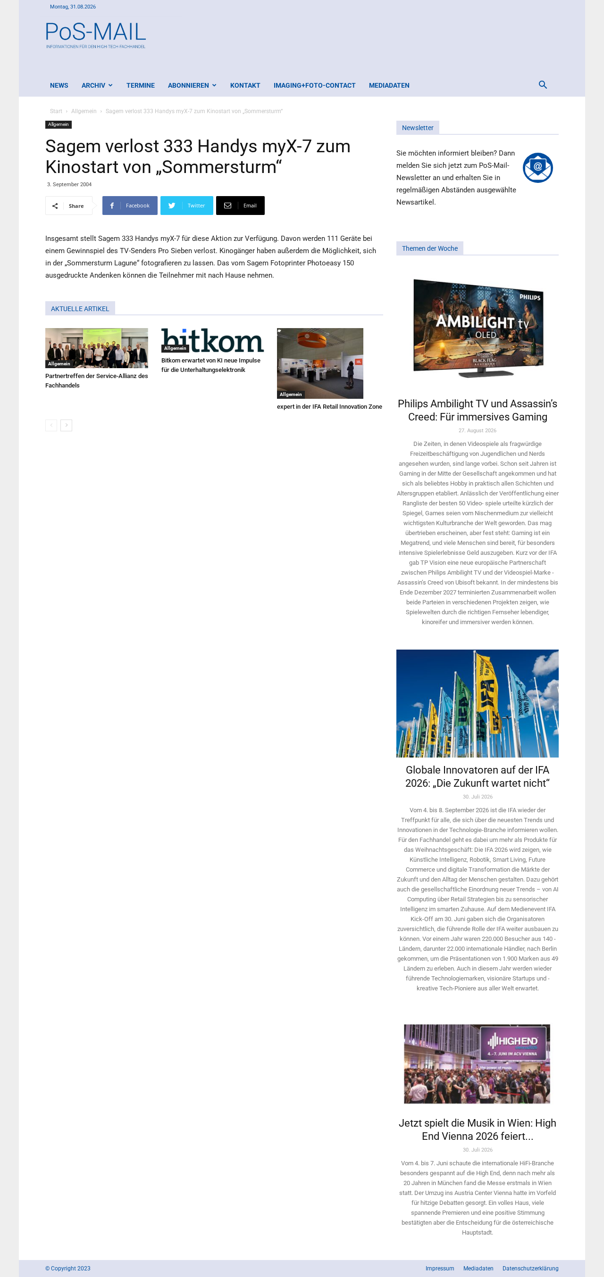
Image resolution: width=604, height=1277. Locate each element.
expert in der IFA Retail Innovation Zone (329, 406)
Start (56, 111)
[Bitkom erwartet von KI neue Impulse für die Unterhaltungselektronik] (214, 340)
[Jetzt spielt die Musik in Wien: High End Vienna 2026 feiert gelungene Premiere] (477, 1063)
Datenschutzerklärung (531, 1268)
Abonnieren (188, 85)
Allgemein (84, 111)
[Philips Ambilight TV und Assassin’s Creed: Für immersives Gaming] (477, 329)
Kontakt (245, 85)
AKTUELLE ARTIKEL (80, 309)
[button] (542, 86)
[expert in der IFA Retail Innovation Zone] (330, 363)
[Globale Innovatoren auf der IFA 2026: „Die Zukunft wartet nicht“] (477, 704)
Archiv (93, 85)
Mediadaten (389, 85)
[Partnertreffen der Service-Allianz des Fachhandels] (98, 348)
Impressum (440, 1268)
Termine (140, 85)
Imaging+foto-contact (315, 85)
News (59, 85)
